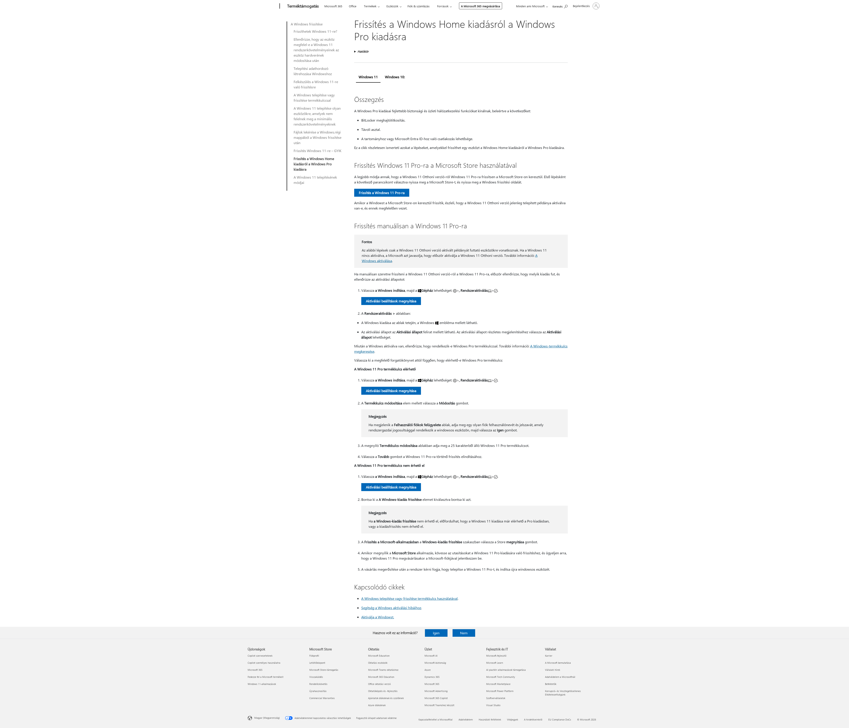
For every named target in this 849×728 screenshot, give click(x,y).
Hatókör (363, 51)
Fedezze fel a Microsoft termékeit (265, 676)
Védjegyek (512, 719)
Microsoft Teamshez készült (439, 705)
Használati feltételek (490, 719)
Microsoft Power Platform (499, 691)
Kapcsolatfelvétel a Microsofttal (436, 719)
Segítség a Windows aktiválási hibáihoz (391, 607)
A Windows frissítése (307, 24)
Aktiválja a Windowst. (377, 617)
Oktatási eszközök (377, 662)
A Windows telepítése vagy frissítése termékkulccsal (314, 98)
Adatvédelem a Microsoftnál (560, 676)
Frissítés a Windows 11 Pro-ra (382, 192)
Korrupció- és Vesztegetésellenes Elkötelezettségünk (563, 692)
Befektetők (550, 684)
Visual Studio (493, 705)
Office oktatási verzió (379, 684)
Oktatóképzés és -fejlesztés (383, 691)
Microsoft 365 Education (381, 676)
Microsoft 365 (333, 6)
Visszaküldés (316, 676)
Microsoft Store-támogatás (323, 669)
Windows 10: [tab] (395, 76)
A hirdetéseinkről (533, 719)
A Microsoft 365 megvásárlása (480, 6)
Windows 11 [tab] (368, 76)
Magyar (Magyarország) (267, 717)
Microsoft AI (431, 655)
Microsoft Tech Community (500, 676)
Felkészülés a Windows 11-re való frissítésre (316, 84)
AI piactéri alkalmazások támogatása (506, 669)
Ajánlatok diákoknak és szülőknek (386, 698)
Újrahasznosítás (318, 691)
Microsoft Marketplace (498, 684)
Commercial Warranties (322, 698)
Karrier (548, 655)
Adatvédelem (466, 719)
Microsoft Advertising (435, 691)
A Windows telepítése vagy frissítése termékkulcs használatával (409, 598)
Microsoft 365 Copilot (436, 698)
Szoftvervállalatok (495, 698)
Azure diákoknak (377, 705)
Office (352, 6)
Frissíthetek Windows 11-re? (315, 31)
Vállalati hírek (552, 669)
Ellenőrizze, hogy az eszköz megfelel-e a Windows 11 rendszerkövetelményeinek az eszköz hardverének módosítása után (316, 50)
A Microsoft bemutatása (558, 662)
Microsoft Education (379, 655)
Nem (464, 633)
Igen (436, 633)
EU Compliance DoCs (559, 719)
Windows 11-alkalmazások (262, 684)
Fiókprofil (314, 655)
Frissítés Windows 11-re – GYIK (317, 150)
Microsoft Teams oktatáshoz (383, 669)
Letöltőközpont (317, 662)
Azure (427, 669)
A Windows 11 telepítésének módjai (315, 180)
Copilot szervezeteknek (260, 655)
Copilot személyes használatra (264, 662)
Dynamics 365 (432, 676)
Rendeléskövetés (318, 684)
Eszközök (392, 6)
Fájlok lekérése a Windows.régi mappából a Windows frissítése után (317, 137)
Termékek (370, 6)
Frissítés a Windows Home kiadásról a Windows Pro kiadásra (314, 164)
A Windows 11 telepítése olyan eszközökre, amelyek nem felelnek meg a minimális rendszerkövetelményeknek (317, 116)
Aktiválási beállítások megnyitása (391, 301)
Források (442, 6)
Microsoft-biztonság (435, 662)
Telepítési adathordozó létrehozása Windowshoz (313, 71)
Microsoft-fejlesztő (496, 655)
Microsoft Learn (494, 662)
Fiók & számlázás (418, 6)
